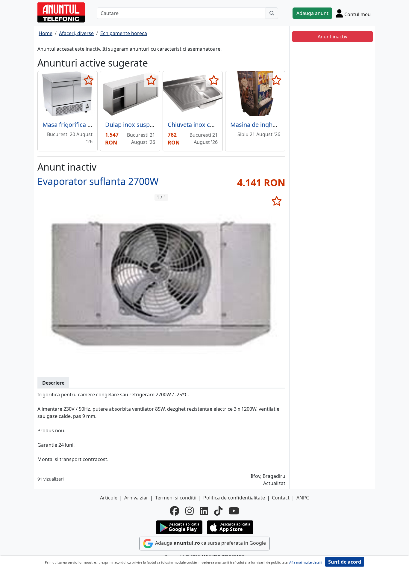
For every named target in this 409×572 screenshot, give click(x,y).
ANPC (302, 497)
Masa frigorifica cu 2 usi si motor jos (93, 125)
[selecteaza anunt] (88, 80)
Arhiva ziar (136, 497)
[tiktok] (218, 511)
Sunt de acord (344, 562)
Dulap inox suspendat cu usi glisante (156, 125)
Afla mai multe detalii (305, 562)
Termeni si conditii (175, 497)
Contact (281, 497)
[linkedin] (204, 511)
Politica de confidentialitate (234, 497)
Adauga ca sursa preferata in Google (210, 543)
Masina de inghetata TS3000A (271, 125)
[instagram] (189, 511)
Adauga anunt (312, 13)
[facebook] (174, 511)
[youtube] (233, 511)
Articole (108, 497)
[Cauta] (272, 13)
